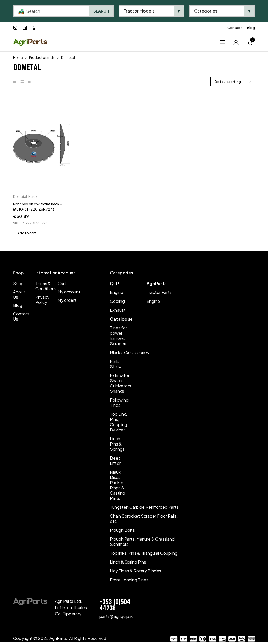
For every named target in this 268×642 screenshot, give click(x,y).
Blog (251, 28)
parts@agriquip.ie (116, 616)
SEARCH (101, 11)
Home (18, 57)
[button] (24, 233)
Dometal (20, 196)
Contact (234, 28)
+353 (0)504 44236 (114, 604)
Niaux (32, 196)
